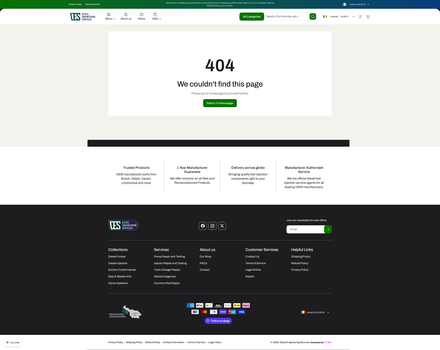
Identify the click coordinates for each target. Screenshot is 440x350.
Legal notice (214, 342)
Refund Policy (152, 342)
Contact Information (173, 342)
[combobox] (289, 16)
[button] (109, 17)
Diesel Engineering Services (295, 342)
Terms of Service (196, 342)
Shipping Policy (134, 342)
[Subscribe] (328, 229)
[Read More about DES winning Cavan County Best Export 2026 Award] (125, 318)
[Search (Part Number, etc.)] (313, 16)
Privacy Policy (115, 342)
